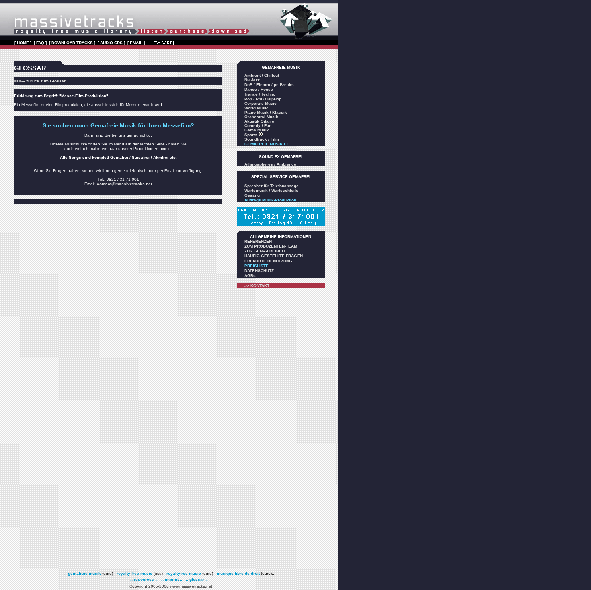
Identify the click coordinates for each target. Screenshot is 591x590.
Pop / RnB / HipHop (262, 99)
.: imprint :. (171, 579)
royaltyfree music (183, 573)
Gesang (252, 195)
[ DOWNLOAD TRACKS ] (72, 43)
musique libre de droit (239, 573)
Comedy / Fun (257, 125)
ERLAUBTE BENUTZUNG (268, 261)
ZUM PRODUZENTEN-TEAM (270, 246)
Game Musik (256, 130)
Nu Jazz (252, 80)
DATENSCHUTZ (259, 270)
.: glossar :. (197, 579)
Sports (251, 135)
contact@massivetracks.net (124, 184)
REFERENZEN (258, 241)
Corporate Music (260, 103)
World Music (256, 108)
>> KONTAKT (256, 285)
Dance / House (258, 89)
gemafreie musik (84, 573)
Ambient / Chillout (261, 75)
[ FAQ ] (40, 43)
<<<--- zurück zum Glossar (40, 81)
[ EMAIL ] (136, 43)
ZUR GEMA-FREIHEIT (264, 251)
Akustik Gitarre (259, 121)
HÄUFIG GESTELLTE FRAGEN (273, 256)
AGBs (250, 275)
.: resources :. (144, 579)
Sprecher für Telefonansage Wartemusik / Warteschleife (271, 188)
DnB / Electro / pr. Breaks (269, 84)
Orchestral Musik (261, 117)
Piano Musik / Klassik (265, 112)
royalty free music (134, 573)
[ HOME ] (22, 43)
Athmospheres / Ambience (270, 164)
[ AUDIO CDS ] (111, 43)
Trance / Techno (259, 94)
